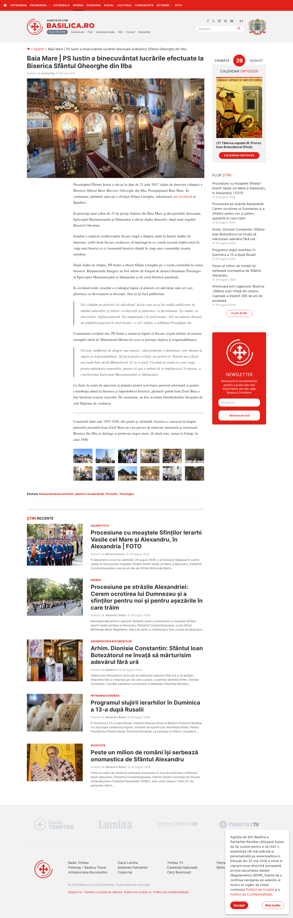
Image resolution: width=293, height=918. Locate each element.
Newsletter (144, 31)
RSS (120, 31)
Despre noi (75, 892)
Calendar (239, 71)
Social (109, 5)
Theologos (126, 494)
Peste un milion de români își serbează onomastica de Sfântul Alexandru (144, 756)
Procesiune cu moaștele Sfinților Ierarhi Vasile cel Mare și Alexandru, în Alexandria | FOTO (146, 539)
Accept (239, 905)
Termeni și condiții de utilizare (103, 892)
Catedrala (61, 5)
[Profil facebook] (208, 21)
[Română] (242, 21)
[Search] (239, 28)
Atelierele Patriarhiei (133, 867)
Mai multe (273, 905)
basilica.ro (111, 669)
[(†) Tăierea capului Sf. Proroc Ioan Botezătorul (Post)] (239, 107)
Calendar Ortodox (239, 155)
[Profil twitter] (213, 21)
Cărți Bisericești (179, 872)
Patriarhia (19, 5)
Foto (178, 5)
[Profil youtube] (231, 21)
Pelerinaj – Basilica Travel (87, 867)
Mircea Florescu (115, 554)
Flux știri (239, 313)
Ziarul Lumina (128, 863)
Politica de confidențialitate (171, 892)
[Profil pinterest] (225, 21)
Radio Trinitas (78, 863)
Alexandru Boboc (115, 615)
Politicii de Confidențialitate (251, 894)
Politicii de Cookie (260, 890)
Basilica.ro (70, 25)
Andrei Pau (48, 73)
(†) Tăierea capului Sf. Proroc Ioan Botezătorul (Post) (238, 145)
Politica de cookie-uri (137, 892)
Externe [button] (163, 5)
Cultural (124, 5)
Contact (130, 31)
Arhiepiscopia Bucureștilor (88, 872)
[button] (288, 5)
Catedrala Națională (182, 867)
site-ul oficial (183, 196)
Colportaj (125, 872)
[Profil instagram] (219, 21)
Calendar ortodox (105, 31)
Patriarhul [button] (39, 5)
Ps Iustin (111, 494)
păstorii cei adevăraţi (89, 494)
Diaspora (94, 5)
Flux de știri (57, 31)
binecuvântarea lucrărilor (56, 494)
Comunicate (144, 5)
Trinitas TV (175, 863)
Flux (221, 175)
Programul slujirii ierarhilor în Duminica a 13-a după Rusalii (145, 706)
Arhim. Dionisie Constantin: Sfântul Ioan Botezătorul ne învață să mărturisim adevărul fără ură (147, 655)
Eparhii (78, 5)
